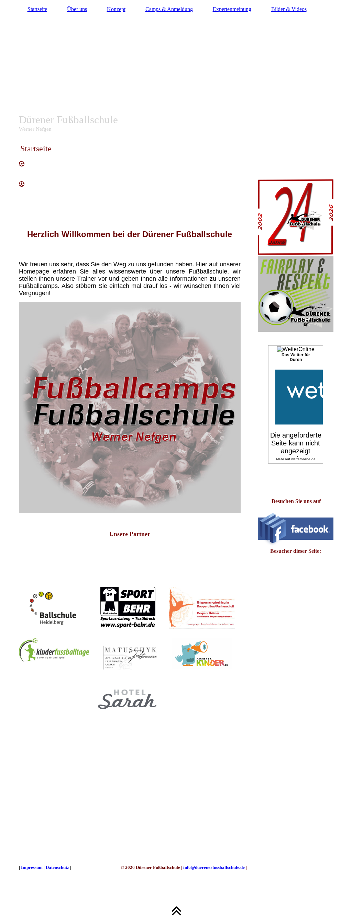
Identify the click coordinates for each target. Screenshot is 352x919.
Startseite (37, 9)
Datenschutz (57, 867)
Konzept (116, 9)
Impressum (32, 867)
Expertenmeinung (232, 9)
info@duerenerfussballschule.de (214, 867)
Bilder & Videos (289, 9)
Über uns (77, 9)
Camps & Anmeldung (169, 9)
